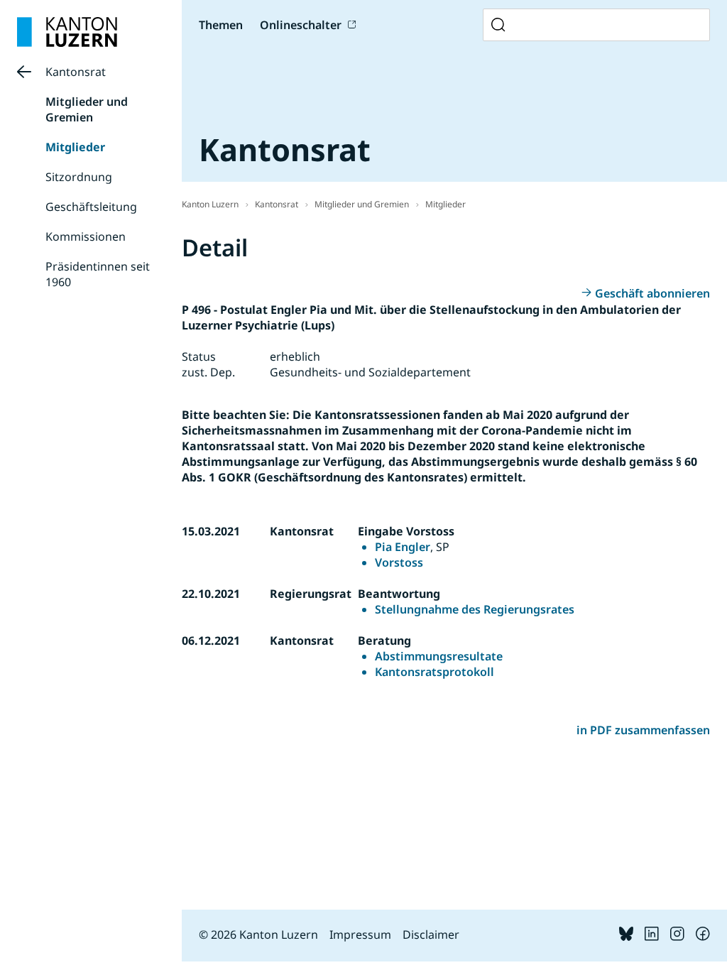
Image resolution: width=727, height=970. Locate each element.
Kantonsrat (75, 72)
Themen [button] (221, 25)
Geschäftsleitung (91, 206)
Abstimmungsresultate (439, 656)
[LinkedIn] (652, 936)
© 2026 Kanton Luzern (258, 934)
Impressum (360, 934)
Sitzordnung (78, 177)
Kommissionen (85, 236)
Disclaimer (431, 934)
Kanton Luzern (210, 204)
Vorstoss (399, 562)
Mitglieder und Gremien (86, 109)
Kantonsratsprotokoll (434, 672)
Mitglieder (75, 147)
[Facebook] (703, 936)
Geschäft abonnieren (652, 293)
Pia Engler (402, 547)
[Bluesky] (626, 936)
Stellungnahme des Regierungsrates (474, 609)
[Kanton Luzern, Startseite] (67, 32)
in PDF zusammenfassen (643, 730)
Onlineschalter (300, 25)
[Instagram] (677, 936)
